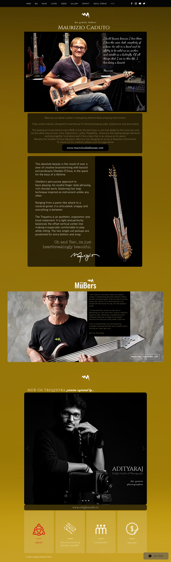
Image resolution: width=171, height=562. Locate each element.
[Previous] (11, 326)
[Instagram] (135, 3)
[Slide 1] (80, 358)
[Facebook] (131, 3)
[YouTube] (140, 3)
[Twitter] (144, 3)
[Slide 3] (87, 358)
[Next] (159, 326)
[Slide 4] (90, 358)
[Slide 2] (85, 500)
